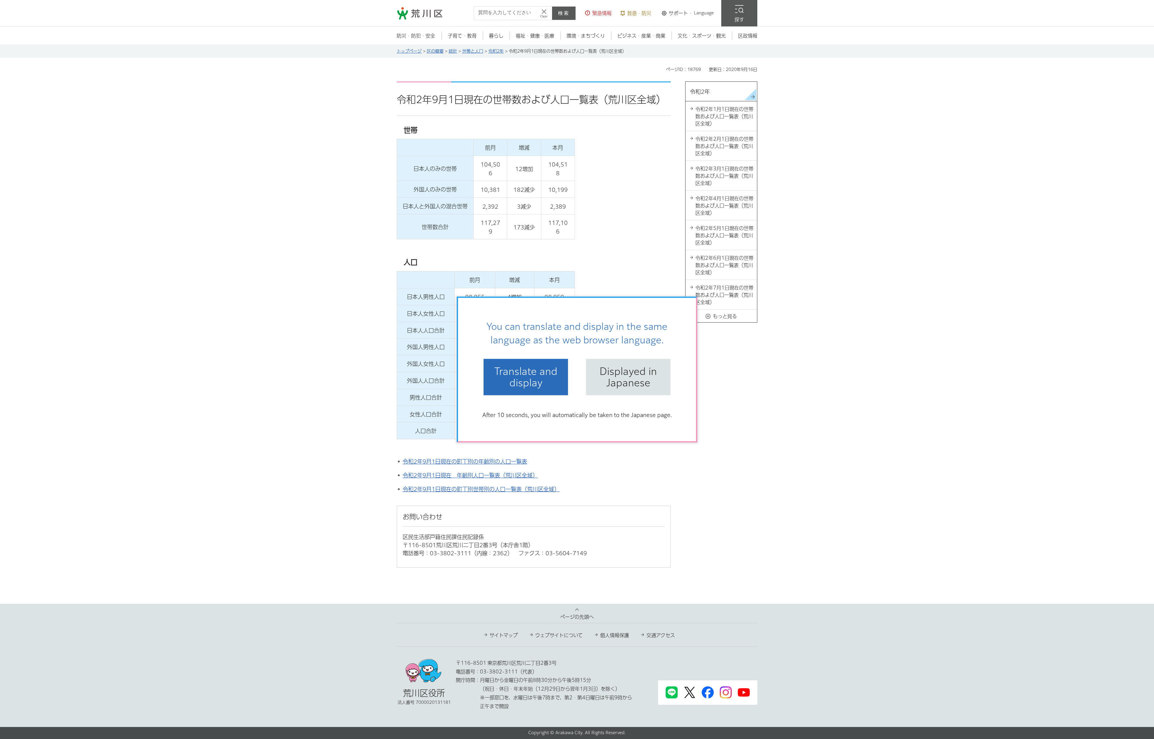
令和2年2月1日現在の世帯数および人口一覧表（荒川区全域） (724, 146)
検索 (563, 13)
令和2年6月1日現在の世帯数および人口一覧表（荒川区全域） (724, 265)
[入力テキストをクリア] (544, 13)
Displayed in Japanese (628, 377)
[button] (598, 13)
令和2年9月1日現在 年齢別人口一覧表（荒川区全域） (470, 475)
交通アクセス (660, 635)
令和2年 (496, 51)
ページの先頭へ (577, 617)
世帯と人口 (472, 51)
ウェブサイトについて (559, 635)
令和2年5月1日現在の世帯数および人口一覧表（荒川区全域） (724, 235)
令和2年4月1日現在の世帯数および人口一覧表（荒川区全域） (724, 205)
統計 (453, 51)
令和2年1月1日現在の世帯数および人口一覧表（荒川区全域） (724, 116)
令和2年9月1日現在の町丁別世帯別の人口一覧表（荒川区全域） (481, 489)
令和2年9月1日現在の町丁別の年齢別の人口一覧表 (465, 461)
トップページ (409, 51)
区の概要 (435, 51)
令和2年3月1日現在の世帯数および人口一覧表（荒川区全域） (724, 176)
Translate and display (525, 377)
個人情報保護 (614, 635)
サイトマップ (504, 635)
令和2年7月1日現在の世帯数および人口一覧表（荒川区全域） (724, 295)
